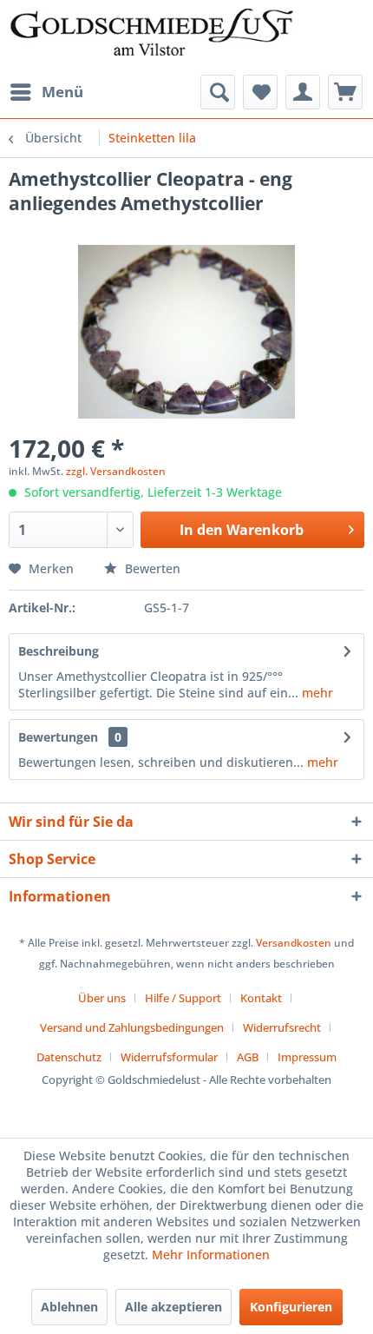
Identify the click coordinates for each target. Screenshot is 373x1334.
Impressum (307, 1057)
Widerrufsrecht (282, 1027)
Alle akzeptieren (173, 1306)
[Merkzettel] (260, 92)
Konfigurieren (291, 1306)
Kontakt (261, 998)
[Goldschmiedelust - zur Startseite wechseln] (151, 37)
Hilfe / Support (183, 998)
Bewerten (150, 568)
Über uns (102, 998)
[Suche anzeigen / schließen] (217, 92)
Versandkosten (293, 942)
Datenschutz (68, 1057)
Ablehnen (69, 1306)
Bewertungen (58, 737)
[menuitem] (46, 92)
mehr (315, 692)
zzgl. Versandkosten (116, 471)
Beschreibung (58, 651)
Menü (62, 92)
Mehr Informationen (211, 1254)
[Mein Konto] (302, 92)
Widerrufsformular (169, 1057)
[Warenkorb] (345, 92)
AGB (247, 1057)
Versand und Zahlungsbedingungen (132, 1027)
